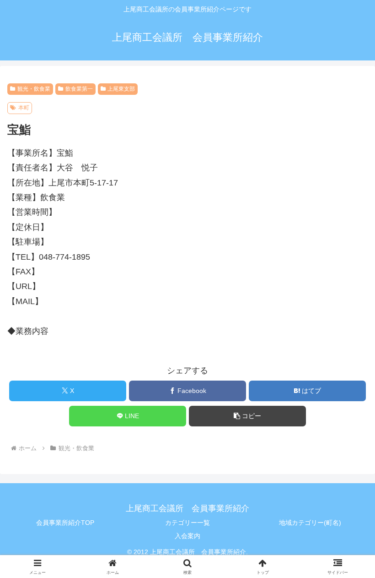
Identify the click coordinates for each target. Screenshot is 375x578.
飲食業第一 (79, 89)
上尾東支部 (121, 89)
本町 (23, 107)
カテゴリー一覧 (187, 522)
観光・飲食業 (33, 89)
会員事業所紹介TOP (65, 522)
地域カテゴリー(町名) (310, 522)
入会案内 (187, 536)
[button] (247, 416)
